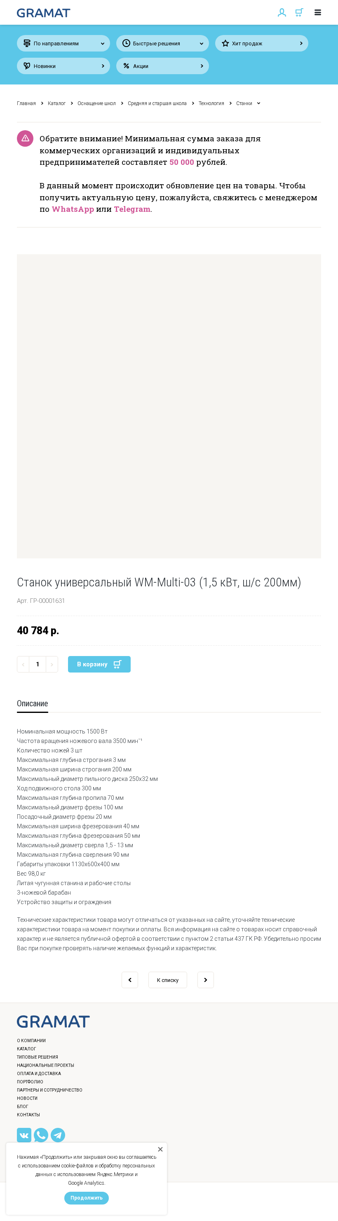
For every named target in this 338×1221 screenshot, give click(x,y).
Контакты (28, 1115)
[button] (169, 406)
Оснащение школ (96, 103)
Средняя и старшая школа (157, 103)
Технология (211, 103)
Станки (244, 103)
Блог (22, 1106)
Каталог (57, 103)
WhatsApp (73, 209)
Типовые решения (37, 1057)
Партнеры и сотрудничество (49, 1090)
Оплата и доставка (39, 1073)
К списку (167, 980)
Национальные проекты (45, 1065)
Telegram (132, 209)
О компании (31, 1040)
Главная (26, 103)
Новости (27, 1098)
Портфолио (30, 1082)
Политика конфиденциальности (60, 1206)
